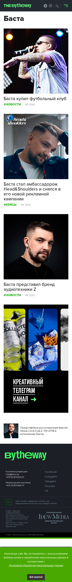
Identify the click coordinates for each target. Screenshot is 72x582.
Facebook (51, 471)
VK (46, 490)
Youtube (50, 486)
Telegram (50, 481)
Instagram (51, 476)
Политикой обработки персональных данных (36, 565)
